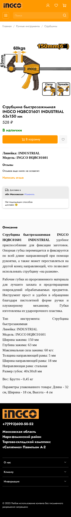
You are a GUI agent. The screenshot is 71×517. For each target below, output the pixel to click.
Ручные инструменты (28, 26)
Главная (7, 26)
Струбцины (50, 26)
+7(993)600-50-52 (18, 423)
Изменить (29, 194)
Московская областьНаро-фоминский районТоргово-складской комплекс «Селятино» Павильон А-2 (26, 439)
